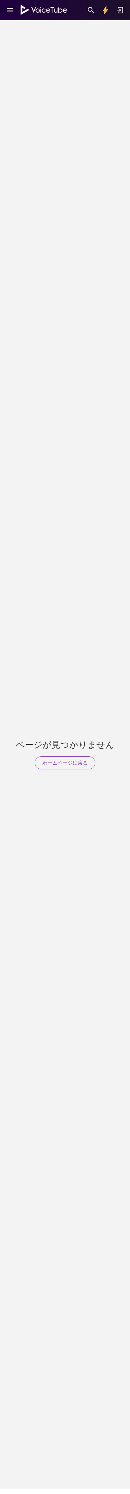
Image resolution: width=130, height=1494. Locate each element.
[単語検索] (91, 10)
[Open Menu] (10, 10)
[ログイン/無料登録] (120, 10)
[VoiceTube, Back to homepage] (44, 10)
